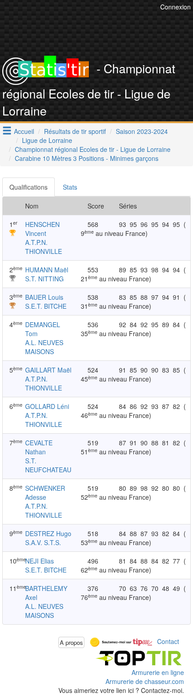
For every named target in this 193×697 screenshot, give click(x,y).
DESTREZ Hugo (48, 533)
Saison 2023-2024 (142, 131)
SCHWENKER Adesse (45, 493)
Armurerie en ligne (158, 672)
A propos (71, 642)
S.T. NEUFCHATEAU (48, 465)
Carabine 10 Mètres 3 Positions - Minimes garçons (86, 158)
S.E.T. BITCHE (45, 306)
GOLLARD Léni (47, 406)
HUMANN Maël (46, 269)
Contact (168, 641)
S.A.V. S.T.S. (43, 542)
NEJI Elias (39, 560)
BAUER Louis (44, 297)
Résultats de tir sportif (75, 131)
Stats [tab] (70, 186)
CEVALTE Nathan (39, 447)
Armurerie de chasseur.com (144, 681)
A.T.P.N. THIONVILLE (43, 247)
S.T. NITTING (44, 278)
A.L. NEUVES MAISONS (44, 347)
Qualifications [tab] (28, 186)
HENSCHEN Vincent (42, 229)
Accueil (24, 131)
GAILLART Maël (48, 369)
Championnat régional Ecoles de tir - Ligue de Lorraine (93, 149)
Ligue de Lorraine (47, 140)
